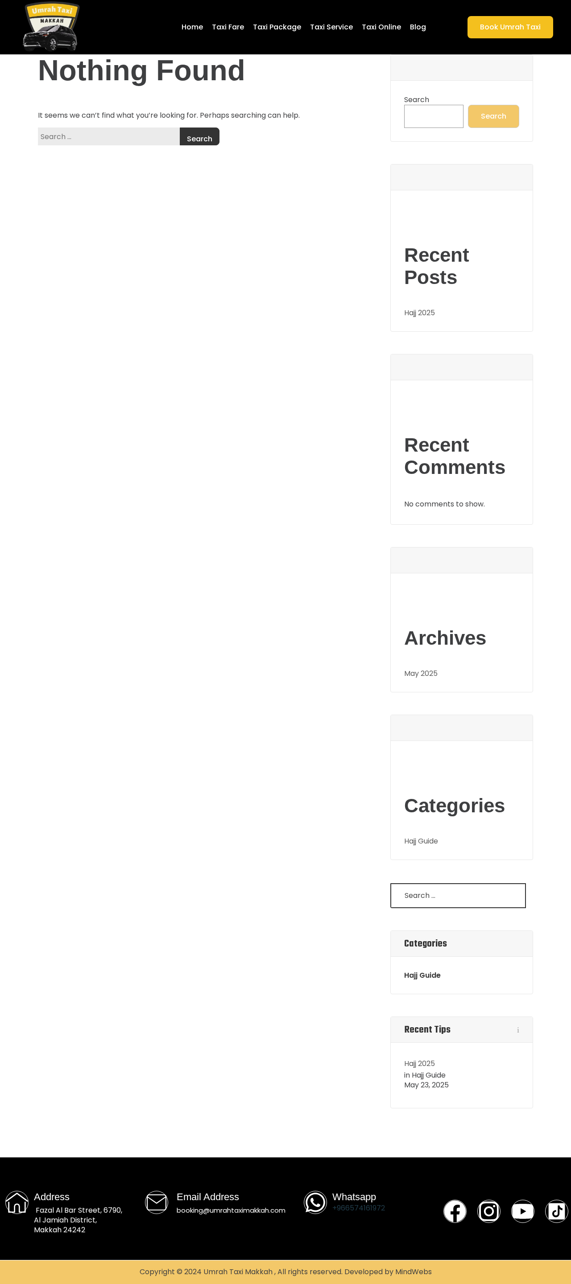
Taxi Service (331, 27)
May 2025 (421, 673)
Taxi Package (277, 27)
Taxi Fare (228, 27)
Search (416, 100)
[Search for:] (111, 136)
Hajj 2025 (419, 313)
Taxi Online (381, 27)
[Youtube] (522, 1211)
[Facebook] (455, 1211)
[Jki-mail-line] (156, 1202)
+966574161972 (358, 1208)
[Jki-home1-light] (17, 1202)
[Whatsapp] (315, 1202)
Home (192, 27)
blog (418, 27)
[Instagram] (489, 1211)
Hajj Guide (421, 841)
